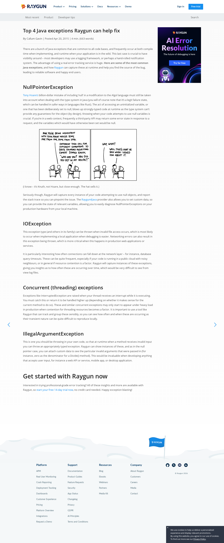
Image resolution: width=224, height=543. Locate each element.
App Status (73, 494)
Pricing (72, 6)
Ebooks (102, 477)
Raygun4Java (89, 199)
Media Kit (103, 494)
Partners (103, 488)
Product (48, 17)
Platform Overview (45, 511)
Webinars (103, 482)
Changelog (72, 499)
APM (38, 471)
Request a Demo (44, 522)
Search (195, 17)
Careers (133, 482)
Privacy (71, 505)
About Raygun (137, 471)
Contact (134, 494)
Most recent (32, 17)
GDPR (70, 511)
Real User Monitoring (46, 477)
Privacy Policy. (199, 539)
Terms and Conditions (78, 522)
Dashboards (42, 494)
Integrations (42, 516)
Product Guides (75, 477)
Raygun (58, 67)
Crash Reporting (44, 482)
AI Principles (73, 516)
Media (133, 488)
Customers (135, 477)
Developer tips (66, 17)
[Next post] (9, 325)
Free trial (195, 6)
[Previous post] (215, 325)
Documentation (75, 471)
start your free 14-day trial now (54, 390)
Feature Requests (76, 482)
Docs (100, 6)
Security (71, 488)
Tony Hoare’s (30, 95)
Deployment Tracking (46, 488)
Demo (128, 6)
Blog (101, 471)
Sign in (180, 6)
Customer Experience (46, 499)
